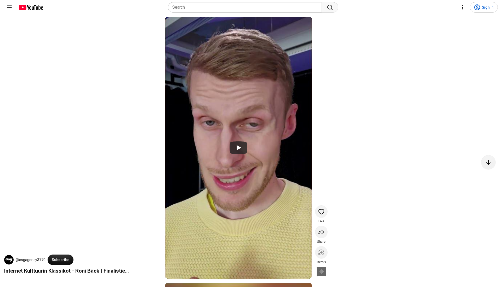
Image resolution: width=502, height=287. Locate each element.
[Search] (330, 7)
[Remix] (321, 252)
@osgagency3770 (30, 260)
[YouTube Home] (31, 7)
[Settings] (462, 7)
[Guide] (9, 7)
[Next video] (488, 162)
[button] (9, 259)
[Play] (238, 147)
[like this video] (321, 211)
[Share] (321, 232)
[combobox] (246, 7)
